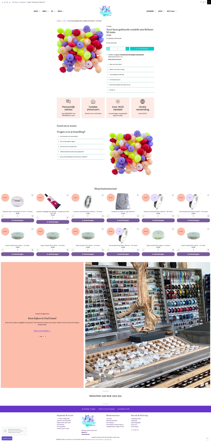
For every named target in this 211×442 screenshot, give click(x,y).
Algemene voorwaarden (88, 439)
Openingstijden (136, 423)
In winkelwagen (17, 220)
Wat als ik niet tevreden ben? (68, 146)
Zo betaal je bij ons (115, 80)
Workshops (15, 2)
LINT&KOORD (150, 11)
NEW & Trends (170, 11)
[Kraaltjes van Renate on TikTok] (10, 3)
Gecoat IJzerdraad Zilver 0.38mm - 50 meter (158, 211)
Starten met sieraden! (64, 421)
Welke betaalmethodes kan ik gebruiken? (72, 152)
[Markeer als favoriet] (32, 195)
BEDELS (44, 11)
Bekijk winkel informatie (114, 59)
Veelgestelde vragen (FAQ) (115, 426)
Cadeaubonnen (136, 419)
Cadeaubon (23, 2)
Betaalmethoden (111, 421)
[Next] (207, 384)
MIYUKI (160, 11)
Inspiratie (134, 421)
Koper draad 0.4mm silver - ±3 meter (17, 245)
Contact (109, 419)
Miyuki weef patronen (64, 423)
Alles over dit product (116, 64)
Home (59, 21)
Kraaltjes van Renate (66, 439)
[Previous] (202, 384)
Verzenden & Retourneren (114, 425)
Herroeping (110, 423)
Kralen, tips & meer (63, 428)
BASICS (36, 11)
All (64, 21)
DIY (52, 11)
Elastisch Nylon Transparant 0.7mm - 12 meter (18, 211)
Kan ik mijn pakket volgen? (67, 141)
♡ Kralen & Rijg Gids (63, 419)
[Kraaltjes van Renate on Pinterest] (7, 3)
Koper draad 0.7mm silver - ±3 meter (88, 245)
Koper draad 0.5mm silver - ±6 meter (53, 245)
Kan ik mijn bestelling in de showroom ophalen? (73, 157)
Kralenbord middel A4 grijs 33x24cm (123, 211)
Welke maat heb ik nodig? (117, 69)
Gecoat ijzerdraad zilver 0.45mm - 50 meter (193, 211)
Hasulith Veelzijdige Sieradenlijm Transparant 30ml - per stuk (53, 212)
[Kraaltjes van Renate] (105, 11)
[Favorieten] (205, 2)
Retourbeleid (99, 439)
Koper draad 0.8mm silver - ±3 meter (193, 245)
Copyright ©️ (107, 439)
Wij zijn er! (112, 90)
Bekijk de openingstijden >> (42, 331)
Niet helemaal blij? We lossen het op (120, 85)
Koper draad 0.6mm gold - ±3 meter (158, 245)
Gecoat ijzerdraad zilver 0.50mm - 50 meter (123, 245)
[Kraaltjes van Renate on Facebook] (3, 3)
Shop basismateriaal (105, 188)
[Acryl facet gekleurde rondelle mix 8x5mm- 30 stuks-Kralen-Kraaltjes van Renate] (81, 49)
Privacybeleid (76, 439)
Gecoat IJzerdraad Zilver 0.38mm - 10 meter (88, 211)
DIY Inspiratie (61, 426)
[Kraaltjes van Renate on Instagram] (5, 3)
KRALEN (60, 11)
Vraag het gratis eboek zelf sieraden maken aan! (105, 437)
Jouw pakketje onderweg (117, 74)
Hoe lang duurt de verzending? (69, 136)
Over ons (134, 425)
